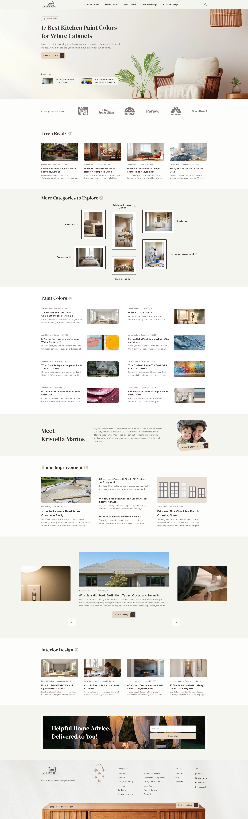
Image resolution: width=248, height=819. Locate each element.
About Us (179, 773)
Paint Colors (93, 4)
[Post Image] (59, 152)
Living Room (149, 786)
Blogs (177, 778)
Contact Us (179, 782)
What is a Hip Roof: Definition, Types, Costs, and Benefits (119, 595)
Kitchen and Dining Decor (154, 778)
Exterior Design (170, 4)
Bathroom (122, 773)
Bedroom (121, 778)
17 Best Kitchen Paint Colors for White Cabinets (79, 31)
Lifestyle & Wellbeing (152, 782)
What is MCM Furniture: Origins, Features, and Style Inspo (144, 170)
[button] (72, 622)
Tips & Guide (130, 4)
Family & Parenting (125, 782)
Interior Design (150, 4)
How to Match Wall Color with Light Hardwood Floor (57, 687)
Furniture (121, 786)
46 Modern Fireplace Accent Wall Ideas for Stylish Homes (145, 687)
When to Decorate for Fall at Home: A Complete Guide (99, 170)
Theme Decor (149, 794)
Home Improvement (126, 794)
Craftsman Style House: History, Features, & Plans (58, 170)
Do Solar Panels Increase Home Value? (120, 516)
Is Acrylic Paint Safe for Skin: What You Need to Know (105, 82)
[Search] (205, 4)
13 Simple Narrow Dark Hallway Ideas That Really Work (186, 687)
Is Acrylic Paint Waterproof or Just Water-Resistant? (60, 340)
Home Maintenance (152, 773)
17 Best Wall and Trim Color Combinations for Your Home (57, 314)
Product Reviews (151, 790)
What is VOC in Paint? (140, 312)
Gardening (122, 790)
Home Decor (111, 4)
